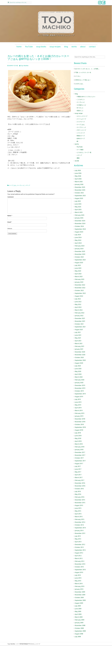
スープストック (81, 127)
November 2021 (80, 321)
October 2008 (79, 628)
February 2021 (79, 346)
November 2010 (80, 564)
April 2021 (78, 341)
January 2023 (79, 282)
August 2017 (79, 463)
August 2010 (79, 572)
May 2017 (78, 472)
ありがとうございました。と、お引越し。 (87, 69)
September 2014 (80, 528)
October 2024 (79, 226)
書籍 (78, 158)
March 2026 (79, 182)
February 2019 (79, 413)
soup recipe (79, 113)
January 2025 (79, 218)
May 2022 (78, 304)
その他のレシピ (81, 105)
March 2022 (79, 310)
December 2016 (80, 483)
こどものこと (81, 99)
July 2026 (78, 170)
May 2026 (78, 176)
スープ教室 (80, 150)
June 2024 (78, 237)
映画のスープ (81, 136)
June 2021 (78, 335)
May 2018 (78, 438)
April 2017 (78, 475)
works (74, 46)
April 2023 (78, 274)
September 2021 (80, 327)
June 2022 (78, 302)
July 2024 (78, 235)
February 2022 (79, 313)
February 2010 (79, 586)
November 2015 (80, 503)
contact (92, 46)
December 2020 (80, 352)
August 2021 (79, 330)
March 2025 (79, 212)
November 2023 (80, 254)
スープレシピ (20, 185)
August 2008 (79, 634)
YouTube (29, 46)
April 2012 (78, 556)
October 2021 (79, 324)
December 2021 (80, 318)
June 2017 (78, 469)
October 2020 (79, 357)
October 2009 (79, 597)
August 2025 (79, 198)
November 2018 (80, 422)
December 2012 (80, 544)
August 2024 (79, 232)
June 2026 (78, 173)
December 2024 (80, 221)
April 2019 (78, 408)
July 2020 (78, 366)
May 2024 (78, 240)
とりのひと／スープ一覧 (84, 152)
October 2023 (79, 257)
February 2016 (79, 497)
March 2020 (79, 377)
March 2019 (79, 410)
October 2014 (79, 525)
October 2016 (79, 489)
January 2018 (79, 450)
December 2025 (80, 187)
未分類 (77, 161)
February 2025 (79, 215)
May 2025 (78, 207)
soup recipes (55, 46)
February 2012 (79, 561)
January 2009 (79, 623)
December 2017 (80, 452)
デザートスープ (81, 130)
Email (9, 222)
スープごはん (12, 185)
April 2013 (78, 542)
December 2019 (80, 385)
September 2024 (80, 229)
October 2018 (79, 424)
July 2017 (78, 466)
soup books (41, 46)
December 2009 (80, 592)
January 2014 (79, 530)
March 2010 (79, 584)
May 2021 (78, 338)
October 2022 (79, 290)
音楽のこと (80, 110)
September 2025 (80, 196)
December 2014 (80, 522)
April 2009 (78, 614)
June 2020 (78, 369)
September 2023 (80, 260)
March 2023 (79, 276)
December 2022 (80, 285)
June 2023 (78, 268)
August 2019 (79, 396)
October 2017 (79, 458)
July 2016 (78, 491)
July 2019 (78, 399)
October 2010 (79, 567)
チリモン (78, 76)
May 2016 (78, 494)
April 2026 (78, 179)
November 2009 (80, 595)
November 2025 (80, 190)
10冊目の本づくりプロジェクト (86, 97)
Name (9, 215)
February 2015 (79, 519)
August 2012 (79, 553)
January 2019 (79, 416)
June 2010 (78, 578)
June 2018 (78, 436)
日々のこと (80, 108)
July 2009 (78, 606)
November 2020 (80, 355)
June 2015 (78, 508)
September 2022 (80, 293)
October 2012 (79, 547)
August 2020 (79, 363)
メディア (27, 185)
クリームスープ (81, 119)
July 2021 (78, 332)
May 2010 (78, 581)
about (82, 46)
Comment (10, 197)
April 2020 (78, 374)
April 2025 (78, 209)
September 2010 (80, 570)
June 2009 (78, 609)
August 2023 (79, 263)
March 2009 (79, 617)
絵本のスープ (81, 138)
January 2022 (79, 316)
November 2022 (80, 288)
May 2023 (78, 271)
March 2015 (79, 517)
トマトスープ (81, 133)
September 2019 (80, 394)
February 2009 (79, 620)
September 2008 (80, 631)
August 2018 (79, 430)
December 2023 (80, 251)
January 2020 (79, 383)
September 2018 (80, 427)
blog (66, 46)
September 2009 (80, 600)
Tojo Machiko (24, 65)
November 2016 (80, 486)
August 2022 (79, 296)
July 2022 (78, 299)
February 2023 (79, 279)
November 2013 (80, 533)
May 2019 (78, 405)
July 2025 (78, 201)
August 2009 (79, 603)
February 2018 (79, 447)
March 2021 (79, 343)
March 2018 (79, 444)
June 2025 (78, 204)
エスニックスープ (82, 116)
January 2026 (79, 184)
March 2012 (79, 558)
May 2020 (78, 371)
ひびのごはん (79, 84)
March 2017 (79, 477)
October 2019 (79, 391)
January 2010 (79, 589)
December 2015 (80, 500)
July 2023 (78, 265)
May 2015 (78, 511)
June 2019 (78, 402)
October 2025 (79, 193)
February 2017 (79, 480)
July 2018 (78, 433)
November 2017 (80, 455)
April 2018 (78, 441)
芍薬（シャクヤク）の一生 (83, 72)
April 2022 (78, 307)
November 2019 (80, 388)
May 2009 (78, 611)
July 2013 (78, 536)
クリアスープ (81, 122)
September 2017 (80, 461)
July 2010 (78, 575)
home (19, 46)
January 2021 (79, 349)
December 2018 (80, 419)
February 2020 (79, 380)
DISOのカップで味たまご (82, 80)
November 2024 (80, 223)
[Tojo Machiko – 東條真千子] (56, 22)
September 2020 (80, 360)
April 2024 (78, 243)
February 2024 (79, 246)
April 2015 (78, 514)
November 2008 (80, 625)
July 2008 (78, 637)
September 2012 (80, 550)
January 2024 (79, 249)
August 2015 (79, 505)
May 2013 (78, 539)
